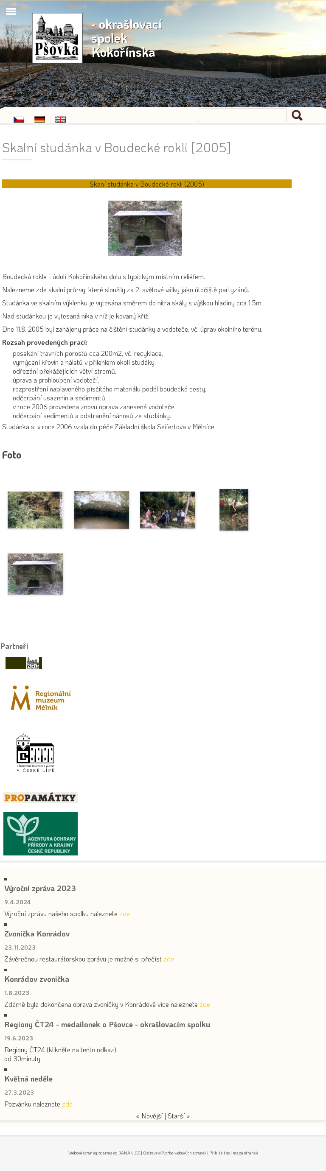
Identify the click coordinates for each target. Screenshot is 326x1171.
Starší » (179, 1115)
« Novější (149, 1115)
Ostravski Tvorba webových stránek (174, 1153)
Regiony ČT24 (24, 1049)
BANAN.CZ (129, 1153)
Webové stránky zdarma (90, 1153)
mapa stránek (245, 1153)
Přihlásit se (219, 1153)
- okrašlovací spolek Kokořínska (126, 38)
